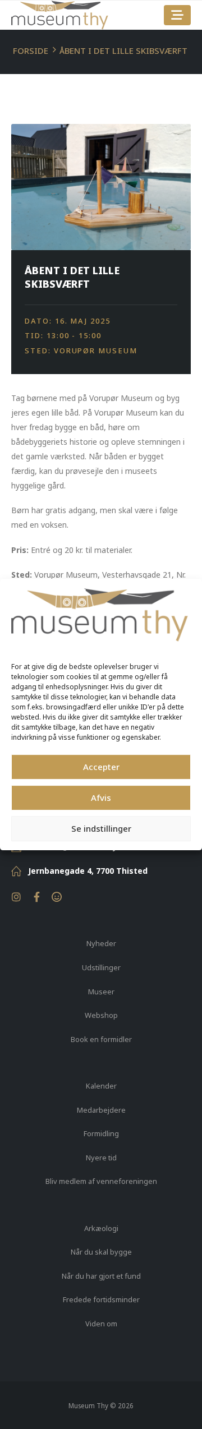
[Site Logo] (59, 15)
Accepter (101, 766)
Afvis (101, 797)
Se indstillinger (101, 828)
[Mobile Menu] (177, 15)
